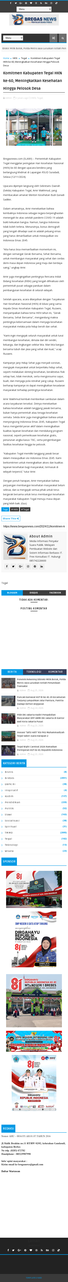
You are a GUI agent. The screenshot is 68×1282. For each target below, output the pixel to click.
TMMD (9, 832)
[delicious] (56, 3)
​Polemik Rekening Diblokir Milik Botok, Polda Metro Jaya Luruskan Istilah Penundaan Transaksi (41, 683)
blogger (12, 592)
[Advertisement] (34, 1204)
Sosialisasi (12, 820)
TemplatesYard (34, 1278)
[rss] (41, 3)
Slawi (8, 814)
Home (6, 58)
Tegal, (40, 97)
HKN (15, 58)
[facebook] (11, 3)
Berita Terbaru (12, 672)
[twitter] (16, 3)
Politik (9, 808)
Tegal (24, 58)
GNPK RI (10, 784)
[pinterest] (26, 3)
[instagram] (51, 3)
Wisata (9, 851)
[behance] (46, 3)
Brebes (9, 778)
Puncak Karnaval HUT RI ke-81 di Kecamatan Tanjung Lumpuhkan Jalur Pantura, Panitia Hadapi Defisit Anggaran (41, 700)
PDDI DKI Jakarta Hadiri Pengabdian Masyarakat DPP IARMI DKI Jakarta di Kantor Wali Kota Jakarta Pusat (40, 718)
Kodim (9, 796)
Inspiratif (11, 790)
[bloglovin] (31, 3)
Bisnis (9, 772)
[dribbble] (36, 3)
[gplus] (21, 3)
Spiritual (11, 826)
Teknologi (34, 671)
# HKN (14, 509)
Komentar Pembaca (55, 672)
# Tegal (25, 509)
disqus (34, 592)
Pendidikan (12, 802)
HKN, (33, 97)
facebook (55, 592)
